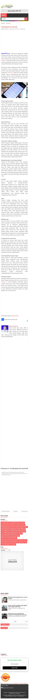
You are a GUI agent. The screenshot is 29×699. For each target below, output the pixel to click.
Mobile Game (9, 531)
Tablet (10, 542)
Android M (3, 60)
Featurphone (9, 524)
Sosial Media (4, 542)
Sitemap (24, 695)
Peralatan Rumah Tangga (7, 535)
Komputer (22, 529)
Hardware (3, 526)
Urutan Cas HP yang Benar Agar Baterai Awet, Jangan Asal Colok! (17, 606)
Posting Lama (24, 511)
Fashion (3, 524)
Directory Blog (4, 685)
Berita (15, 522)
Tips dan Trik (23, 542)
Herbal (9, 526)
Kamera (3, 529)
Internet (25, 526)
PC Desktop (22, 531)
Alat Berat (4, 522)
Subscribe (15, 668)
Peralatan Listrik (17, 533)
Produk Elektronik (6, 537)
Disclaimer (5, 695)
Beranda (15, 511)
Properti (14, 537)
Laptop (3, 531)
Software (24, 540)
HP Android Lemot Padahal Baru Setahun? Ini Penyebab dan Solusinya (17, 614)
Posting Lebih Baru (6, 511)
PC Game (3, 533)
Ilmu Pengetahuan (17, 526)
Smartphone (17, 540)
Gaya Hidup (22, 524)
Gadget (16, 524)
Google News (15, 315)
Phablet (17, 535)
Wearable (8, 544)
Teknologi (16, 542)
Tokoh (2, 544)
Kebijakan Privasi (11, 695)
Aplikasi (10, 522)
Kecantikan (9, 529)
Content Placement (18, 695)
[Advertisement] (14, 41)
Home (15, 621)
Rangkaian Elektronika (7, 540)
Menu (4, 15)
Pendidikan (9, 533)
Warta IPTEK (12, 692)
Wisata (13, 544)
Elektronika (21, 522)
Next (27, 621)
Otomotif (16, 531)
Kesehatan (16, 529)
